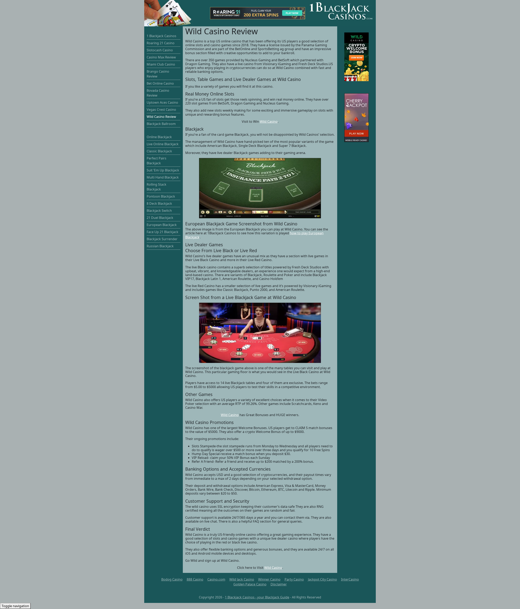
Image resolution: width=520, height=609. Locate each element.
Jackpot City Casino (322, 579)
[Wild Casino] (356, 56)
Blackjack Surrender (162, 239)
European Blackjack (162, 225)
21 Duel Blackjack (160, 217)
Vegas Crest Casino (161, 109)
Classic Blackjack (159, 151)
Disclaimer (279, 584)
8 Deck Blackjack (159, 203)
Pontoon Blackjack (161, 196)
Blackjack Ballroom (161, 124)
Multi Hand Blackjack (163, 177)
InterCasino (350, 579)
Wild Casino (269, 121)
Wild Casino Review (161, 116)
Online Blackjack (159, 137)
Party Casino (294, 579)
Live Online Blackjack (163, 144)
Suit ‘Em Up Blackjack (163, 170)
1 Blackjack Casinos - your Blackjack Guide (257, 597)
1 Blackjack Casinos (161, 36)
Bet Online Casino (160, 83)
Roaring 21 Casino (160, 43)
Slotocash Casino (160, 50)
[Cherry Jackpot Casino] (356, 117)
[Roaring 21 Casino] (257, 13)
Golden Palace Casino (249, 584)
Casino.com (216, 579)
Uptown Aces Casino (162, 102)
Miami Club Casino (161, 64)
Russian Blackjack (160, 246)
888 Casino (195, 579)
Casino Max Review (161, 57)
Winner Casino (269, 579)
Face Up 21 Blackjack (162, 232)
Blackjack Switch (159, 210)
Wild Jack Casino (241, 579)
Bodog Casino (172, 579)
